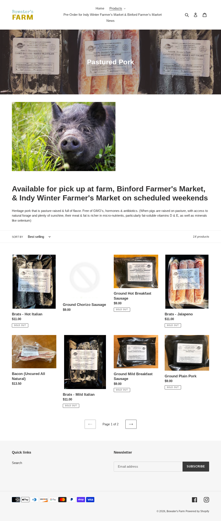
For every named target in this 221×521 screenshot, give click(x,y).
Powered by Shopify (197, 511)
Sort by (17, 236)
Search (17, 463)
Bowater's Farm (176, 511)
